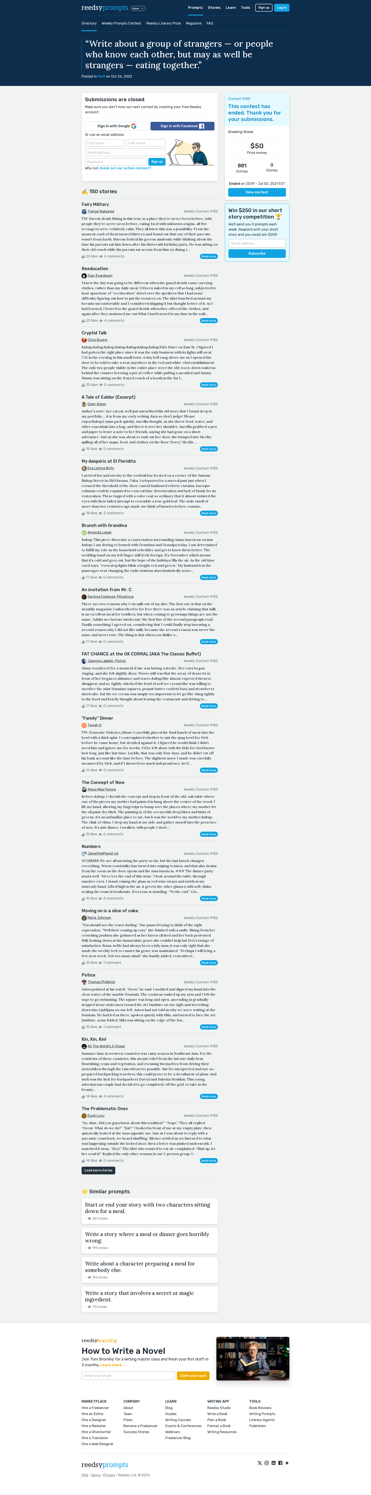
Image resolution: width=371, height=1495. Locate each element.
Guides (170, 1414)
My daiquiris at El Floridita (109, 461)
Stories (214, 8)
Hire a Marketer (94, 1426)
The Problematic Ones (105, 1108)
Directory (89, 23)
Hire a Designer (94, 1420)
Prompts (195, 8)
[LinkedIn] (273, 1463)
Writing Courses (178, 1420)
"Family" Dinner (97, 718)
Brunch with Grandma (104, 525)
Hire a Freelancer (95, 1408)
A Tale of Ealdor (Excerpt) (108, 397)
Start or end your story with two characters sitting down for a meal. (147, 1208)
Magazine (193, 23)
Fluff (101, 76)
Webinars (172, 1432)
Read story (209, 256)
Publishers (257, 1426)
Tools (245, 8)
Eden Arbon (97, 404)
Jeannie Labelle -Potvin (107, 661)
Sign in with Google (113, 126)
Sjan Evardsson (100, 276)
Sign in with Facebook (179, 126)
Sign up (263, 7)
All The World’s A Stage (106, 1046)
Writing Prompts (262, 1414)
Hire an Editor (92, 1414)
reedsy (105, 8)
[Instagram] (266, 1463)
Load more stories (98, 1170)
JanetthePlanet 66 (103, 853)
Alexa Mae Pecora (102, 789)
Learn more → (113, 1365)
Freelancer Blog (178, 1438)
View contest (257, 192)
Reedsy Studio (219, 1408)
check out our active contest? (125, 168)
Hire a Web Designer (98, 1444)
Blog (169, 1408)
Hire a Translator (95, 1438)
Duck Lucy (96, 1116)
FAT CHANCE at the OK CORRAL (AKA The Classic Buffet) (141, 653)
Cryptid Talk (94, 332)
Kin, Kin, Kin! (94, 1039)
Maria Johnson (99, 918)
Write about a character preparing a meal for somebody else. (140, 1266)
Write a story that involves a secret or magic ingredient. (139, 1296)
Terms (95, 1475)
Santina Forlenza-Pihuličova (111, 597)
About (128, 1408)
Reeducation (95, 268)
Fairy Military (95, 204)
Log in (281, 7)
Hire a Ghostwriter (96, 1432)
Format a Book (219, 1426)
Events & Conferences (183, 1426)
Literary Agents (262, 1420)
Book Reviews (260, 1408)
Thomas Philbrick (101, 982)
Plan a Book (216, 1420)
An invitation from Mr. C (107, 589)
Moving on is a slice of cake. (110, 910)
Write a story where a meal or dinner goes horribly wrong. (147, 1237)
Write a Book (217, 1414)
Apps (135, 8)
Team (127, 1414)
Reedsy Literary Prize (163, 23)
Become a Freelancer (140, 1426)
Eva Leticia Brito (101, 468)
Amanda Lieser (100, 532)
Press (127, 1420)
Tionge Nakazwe (101, 211)
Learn (231, 8)
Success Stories (136, 1432)
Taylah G (95, 725)
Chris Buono (97, 340)
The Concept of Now (103, 782)
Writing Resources (222, 1432)
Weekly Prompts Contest (121, 23)
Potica (88, 975)
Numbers (91, 846)
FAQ (210, 23)
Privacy (109, 1475)
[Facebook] (280, 1463)
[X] (259, 1463)
